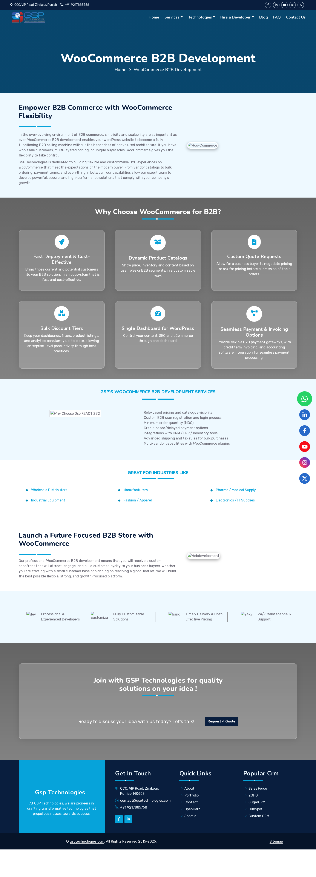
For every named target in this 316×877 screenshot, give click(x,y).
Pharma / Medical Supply (236, 490)
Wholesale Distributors (49, 490)
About (189, 788)
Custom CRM (259, 816)
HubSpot (255, 809)
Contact (191, 802)
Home (154, 17)
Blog (263, 17)
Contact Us (296, 17)
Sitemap (276, 841)
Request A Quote (221, 721)
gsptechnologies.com (87, 841)
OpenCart (192, 809)
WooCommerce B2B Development (168, 70)
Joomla (190, 816)
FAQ (277, 17)
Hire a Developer (235, 17)
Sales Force (258, 788)
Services (171, 17)
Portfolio (191, 795)
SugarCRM (257, 802)
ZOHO (253, 795)
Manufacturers (135, 490)
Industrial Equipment (48, 500)
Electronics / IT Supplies (235, 500)
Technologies (200, 17)
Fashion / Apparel (137, 500)
